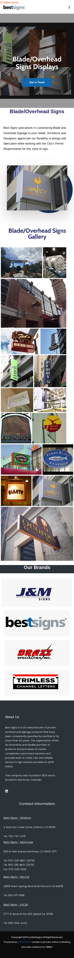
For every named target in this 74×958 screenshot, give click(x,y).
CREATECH (23, 942)
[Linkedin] (6, 791)
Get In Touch (37, 82)
